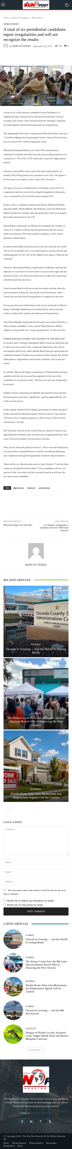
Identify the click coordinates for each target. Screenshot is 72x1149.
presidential (44, 488)
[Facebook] (22, 1121)
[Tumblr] (49, 1121)
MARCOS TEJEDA (21, 46)
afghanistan (18, 488)
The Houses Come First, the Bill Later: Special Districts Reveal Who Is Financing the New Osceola (36, 721)
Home (6, 17)
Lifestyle (31, 1029)
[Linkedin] (31, 1121)
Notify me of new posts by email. (25, 904)
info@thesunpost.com (41, 1113)
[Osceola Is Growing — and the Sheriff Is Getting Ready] (36, 621)
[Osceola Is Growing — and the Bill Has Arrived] (13, 1010)
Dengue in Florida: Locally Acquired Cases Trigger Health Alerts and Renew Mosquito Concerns (47, 1035)
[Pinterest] (40, 1121)
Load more (35, 1049)
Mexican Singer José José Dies (17, 525)
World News (38, 17)
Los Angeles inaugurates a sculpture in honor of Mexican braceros (54, 528)
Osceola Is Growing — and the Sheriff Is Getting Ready (36, 650)
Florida (35, 644)
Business (35, 789)
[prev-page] (5, 808)
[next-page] (11, 808)
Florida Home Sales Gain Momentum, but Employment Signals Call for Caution (36, 795)
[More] (44, 57)
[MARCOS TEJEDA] (6, 46)
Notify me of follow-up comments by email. (30, 900)
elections (31, 488)
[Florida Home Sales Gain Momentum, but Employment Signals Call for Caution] (36, 766)
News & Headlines (21, 17)
